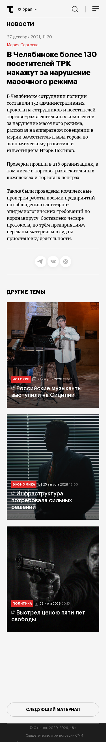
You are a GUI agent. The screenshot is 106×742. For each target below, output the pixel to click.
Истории (21, 379)
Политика (22, 603)
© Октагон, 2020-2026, (53, 728)
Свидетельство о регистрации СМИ (54, 735)
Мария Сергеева (22, 45)
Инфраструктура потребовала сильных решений (41, 500)
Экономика (23, 484)
